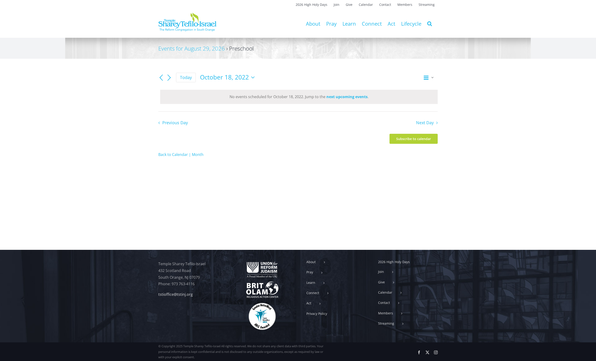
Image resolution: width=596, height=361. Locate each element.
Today (186, 77)
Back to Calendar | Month (180, 154)
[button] (429, 24)
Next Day (425, 122)
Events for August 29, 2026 (191, 48)
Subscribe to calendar (413, 139)
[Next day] (169, 78)
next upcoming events (347, 96)
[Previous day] (161, 78)
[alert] (299, 97)
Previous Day (175, 122)
